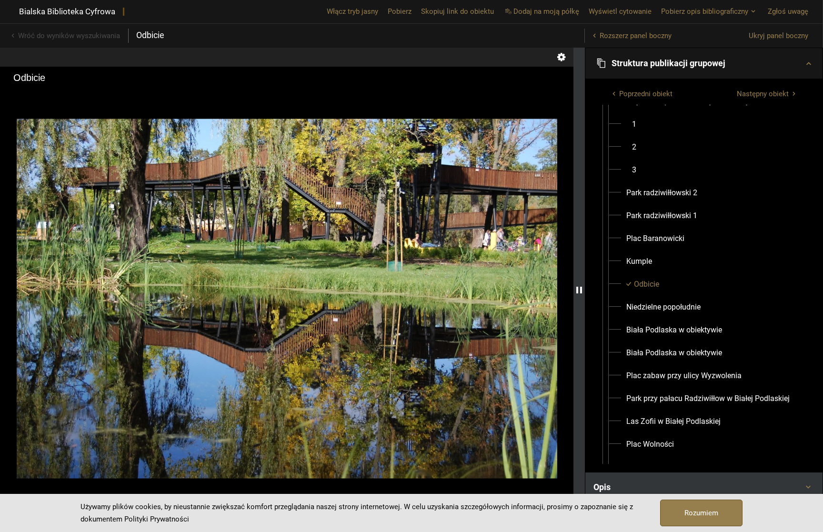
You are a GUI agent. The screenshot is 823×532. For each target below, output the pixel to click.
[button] (704, 63)
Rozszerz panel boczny (636, 35)
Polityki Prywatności (156, 519)
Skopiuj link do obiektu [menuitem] (457, 11)
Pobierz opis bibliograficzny (704, 11)
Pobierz (400, 11)
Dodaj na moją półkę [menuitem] (546, 11)
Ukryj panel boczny (778, 35)
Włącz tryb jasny (352, 11)
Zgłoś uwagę (788, 11)
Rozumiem (701, 513)
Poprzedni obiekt (645, 94)
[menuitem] (634, 124)
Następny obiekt (763, 94)
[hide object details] (579, 290)
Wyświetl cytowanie (620, 11)
